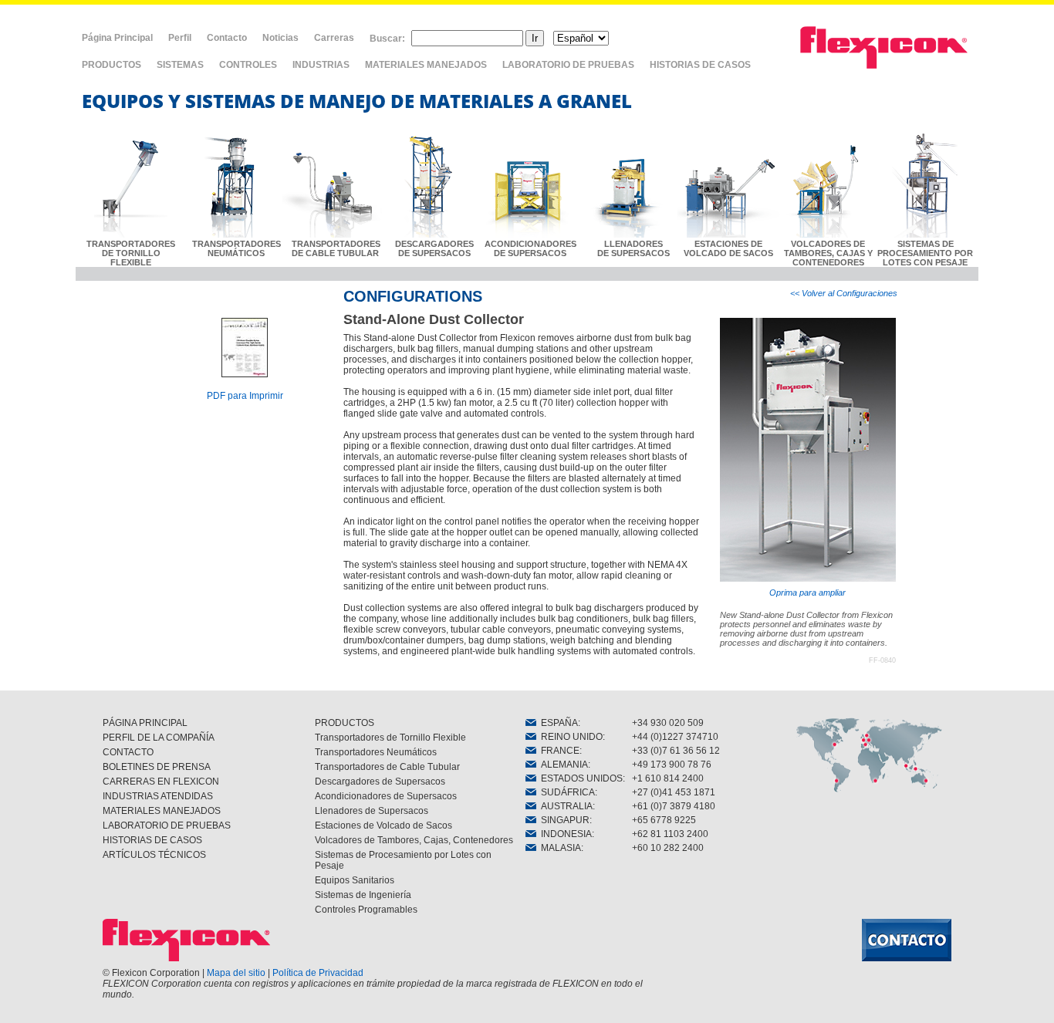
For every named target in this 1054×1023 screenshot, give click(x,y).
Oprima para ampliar (807, 592)
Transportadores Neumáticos (376, 752)
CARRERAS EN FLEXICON (161, 781)
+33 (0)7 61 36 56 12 (676, 750)
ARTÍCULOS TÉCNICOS (154, 854)
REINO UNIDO (569, 736)
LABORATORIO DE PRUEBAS (568, 64)
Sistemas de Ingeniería (363, 895)
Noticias (280, 37)
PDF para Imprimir (245, 395)
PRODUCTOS (111, 64)
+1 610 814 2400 (668, 778)
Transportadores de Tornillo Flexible (390, 737)
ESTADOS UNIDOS (579, 778)
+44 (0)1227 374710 (675, 736)
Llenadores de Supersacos (371, 810)
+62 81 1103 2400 (670, 834)
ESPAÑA (557, 722)
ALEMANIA (562, 764)
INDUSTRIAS (321, 64)
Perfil (179, 37)
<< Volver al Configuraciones (843, 293)
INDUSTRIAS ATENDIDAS (158, 796)
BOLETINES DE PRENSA (157, 766)
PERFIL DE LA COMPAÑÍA (159, 737)
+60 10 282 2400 (668, 847)
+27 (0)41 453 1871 (673, 792)
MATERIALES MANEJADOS (426, 64)
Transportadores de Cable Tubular (387, 766)
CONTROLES (248, 64)
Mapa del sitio (236, 972)
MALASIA (558, 847)
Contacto (227, 37)
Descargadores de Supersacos (380, 781)
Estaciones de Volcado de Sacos (383, 825)
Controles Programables (366, 909)
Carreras (334, 37)
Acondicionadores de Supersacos (386, 796)
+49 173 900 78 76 (671, 764)
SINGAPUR (562, 820)
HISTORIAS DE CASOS (700, 64)
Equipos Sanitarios (354, 880)
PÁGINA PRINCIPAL (145, 722)
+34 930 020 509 (668, 722)
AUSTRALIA (564, 806)
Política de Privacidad (317, 972)
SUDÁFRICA (565, 792)
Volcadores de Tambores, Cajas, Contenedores (414, 840)
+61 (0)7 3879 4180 (673, 806)
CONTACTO (128, 752)
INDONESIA (564, 834)
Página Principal (117, 37)
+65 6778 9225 (664, 820)
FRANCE (557, 750)
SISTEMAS (180, 64)
